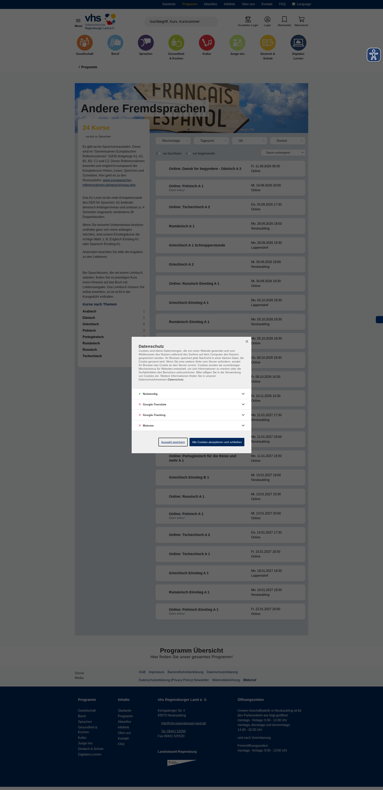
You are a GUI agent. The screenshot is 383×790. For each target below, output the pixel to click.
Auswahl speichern (173, 442)
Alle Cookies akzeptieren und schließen (217, 442)
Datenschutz (176, 379)
